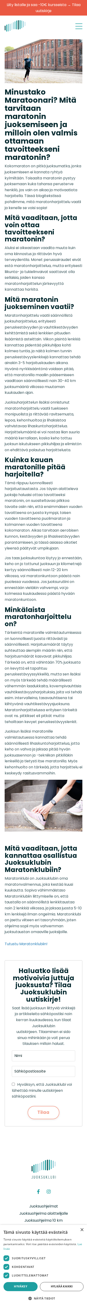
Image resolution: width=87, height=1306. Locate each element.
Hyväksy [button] (20, 1286)
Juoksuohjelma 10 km (43, 1220)
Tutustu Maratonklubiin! (26, 944)
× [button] (82, 1230)
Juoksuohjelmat (43, 1206)
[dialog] (43, 1265)
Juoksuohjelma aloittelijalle (43, 1213)
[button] (43, 1298)
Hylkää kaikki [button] (62, 1286)
